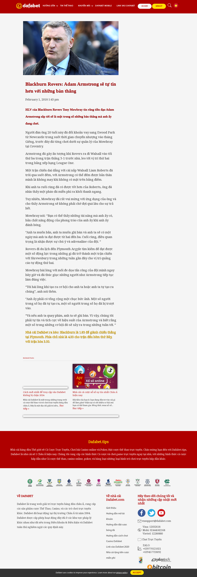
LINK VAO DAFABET (126, 6)
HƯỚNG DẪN (49, 6)
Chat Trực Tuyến (152, 539)
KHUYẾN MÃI (84, 6)
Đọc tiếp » (78, 408)
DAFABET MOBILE (103, 6)
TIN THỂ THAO (66, 6)
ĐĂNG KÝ (159, 6)
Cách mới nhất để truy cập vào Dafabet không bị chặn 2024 (44, 393)
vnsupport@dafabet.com (156, 521)
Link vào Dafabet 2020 (117, 547)
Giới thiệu (111, 508)
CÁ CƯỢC (144, 6)
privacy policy (121, 573)
